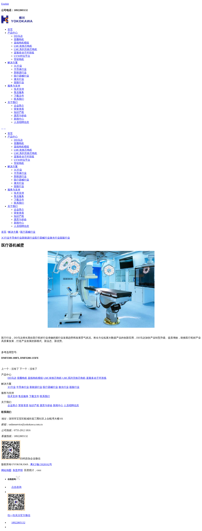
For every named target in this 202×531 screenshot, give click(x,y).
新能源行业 (20, 72)
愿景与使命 (20, 115)
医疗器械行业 (21, 75)
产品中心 (13, 32)
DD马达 (18, 36)
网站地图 (6, 470)
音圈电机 (19, 39)
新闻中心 (19, 118)
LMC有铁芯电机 (23, 46)
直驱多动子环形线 (24, 52)
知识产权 (19, 112)
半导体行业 (20, 69)
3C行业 (18, 66)
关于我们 (13, 102)
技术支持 (19, 89)
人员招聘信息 (21, 122)
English (5, 4)
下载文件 (19, 95)
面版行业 (19, 82)
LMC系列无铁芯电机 (25, 49)
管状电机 (19, 59)
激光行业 (19, 79)
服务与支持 (14, 85)
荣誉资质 (19, 109)
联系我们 (19, 99)
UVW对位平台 (22, 56)
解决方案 (13, 62)
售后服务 (19, 92)
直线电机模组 (21, 42)
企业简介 (19, 105)
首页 (10, 29)
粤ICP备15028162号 (41, 464)
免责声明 (18, 470)
